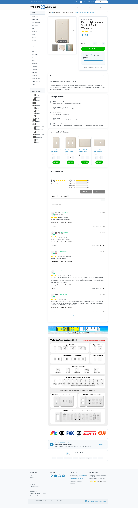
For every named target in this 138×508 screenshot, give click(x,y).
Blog (88, 7)
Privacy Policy (60, 500)
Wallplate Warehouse (43, 500)
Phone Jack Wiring (34, 489)
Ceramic (34, 37)
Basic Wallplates (36, 22)
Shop (70, 7)
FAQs (76, 7)
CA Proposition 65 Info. (35, 495)
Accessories (35, 16)
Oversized (34, 69)
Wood (33, 84)
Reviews (83, 7)
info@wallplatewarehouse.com (76, 478)
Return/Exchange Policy (35, 486)
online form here (82, 475)
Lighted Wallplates (36, 54)
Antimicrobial (35, 19)
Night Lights (35, 63)
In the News (32, 484)
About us (32, 477)
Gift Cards (34, 49)
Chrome (34, 40)
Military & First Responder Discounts (38, 493)
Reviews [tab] (54, 196)
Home (50, 12)
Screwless (34, 75)
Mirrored (34, 57)
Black (33, 28)
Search (31, 475)
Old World (34, 66)
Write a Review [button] (99, 191)
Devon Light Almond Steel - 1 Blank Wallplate (61, 222)
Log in (85, 1)
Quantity (83, 43)
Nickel (33, 60)
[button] (101, 226)
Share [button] (54, 226)
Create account (90, 1)
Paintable (34, 72)
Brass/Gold (34, 31)
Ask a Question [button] (87, 191)
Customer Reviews (34, 482)
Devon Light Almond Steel (67, 12)
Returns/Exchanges (97, 7)
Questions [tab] (64, 196)
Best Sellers (35, 25)
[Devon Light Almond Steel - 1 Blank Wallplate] (69, 47)
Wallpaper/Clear (36, 78)
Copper (34, 46)
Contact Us (32, 479)
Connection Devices (37, 43)
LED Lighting (35, 51)
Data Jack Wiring (33, 491)
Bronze (33, 34)
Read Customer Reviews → (95, 484)
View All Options (93, 62)
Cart (79, 1)
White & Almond (36, 81)
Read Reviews (102, 76)
